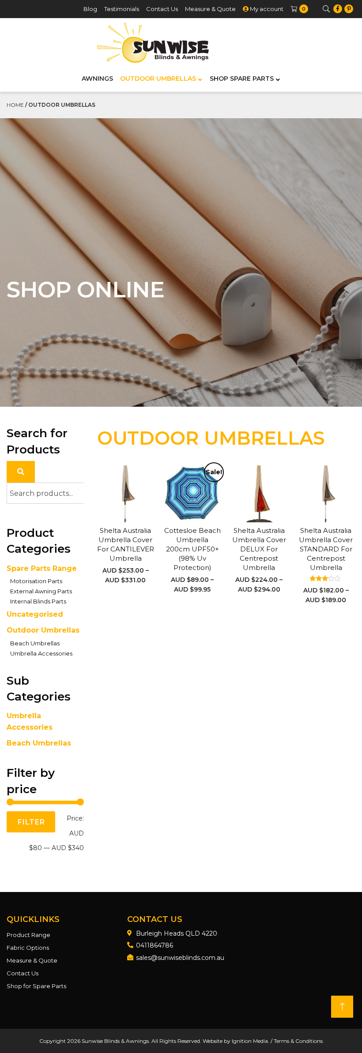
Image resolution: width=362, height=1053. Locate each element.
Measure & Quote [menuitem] (210, 8)
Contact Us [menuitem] (162, 8)
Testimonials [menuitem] (121, 8)
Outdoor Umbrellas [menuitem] (158, 78)
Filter (31, 821)
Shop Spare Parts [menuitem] (242, 78)
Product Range (28, 934)
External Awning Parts (41, 591)
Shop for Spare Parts (36, 985)
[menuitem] (298, 9)
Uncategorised (35, 614)
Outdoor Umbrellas (43, 630)
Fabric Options (28, 947)
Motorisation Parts (36, 581)
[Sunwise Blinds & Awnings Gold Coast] (153, 42)
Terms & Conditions (298, 1041)
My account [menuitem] (266, 8)
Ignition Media (250, 1041)
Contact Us (22, 973)
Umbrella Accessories (41, 653)
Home (15, 104)
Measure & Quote (32, 960)
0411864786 (154, 945)
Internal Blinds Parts (38, 601)
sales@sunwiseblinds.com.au (180, 958)
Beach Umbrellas (35, 643)
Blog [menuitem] (90, 8)
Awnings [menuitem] (97, 78)
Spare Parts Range (42, 568)
